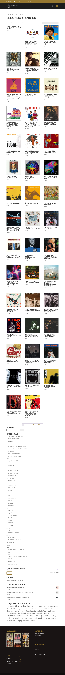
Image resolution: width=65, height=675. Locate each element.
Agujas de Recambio (13, 438)
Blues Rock (48, 607)
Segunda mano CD (13, 473)
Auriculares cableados (14, 453)
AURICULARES (10, 451)
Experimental (31, 611)
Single (8, 535)
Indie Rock (46, 613)
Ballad (38, 607)
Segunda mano (12, 561)
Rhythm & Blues (29, 618)
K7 (7, 508)
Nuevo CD (10, 468)
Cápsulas (10, 444)
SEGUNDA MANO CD (13, 470)
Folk (37, 611)
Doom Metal (51, 609)
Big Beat (43, 606)
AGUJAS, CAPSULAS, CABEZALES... (15, 436)
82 (33, 424)
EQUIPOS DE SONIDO (12, 483)
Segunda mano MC (13, 461)
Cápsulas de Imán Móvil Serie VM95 (17, 449)
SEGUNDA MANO (12, 564)
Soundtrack (53, 618)
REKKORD (10, 500)
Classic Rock (10, 609)
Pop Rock (43, 615)
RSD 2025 (10, 523)
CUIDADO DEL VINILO (12, 476)
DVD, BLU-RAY (10, 478)
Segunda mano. (12, 480)
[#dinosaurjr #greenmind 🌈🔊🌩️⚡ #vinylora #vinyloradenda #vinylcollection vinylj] (9, 636)
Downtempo (11, 611)
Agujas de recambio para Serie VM (18, 556)
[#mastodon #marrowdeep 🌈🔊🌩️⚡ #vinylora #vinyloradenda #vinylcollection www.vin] (17, 636)
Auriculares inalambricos (14, 456)
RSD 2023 (10, 517)
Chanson (54, 606)
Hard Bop (9, 613)
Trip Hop (29, 621)
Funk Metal (51, 611)
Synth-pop (18, 620)
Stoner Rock (10, 621)
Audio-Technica (12, 485)
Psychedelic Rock (17, 618)
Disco (46, 609)
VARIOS (8, 547)
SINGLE (8, 528)
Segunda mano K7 (13, 513)
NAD (9, 495)
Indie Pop (38, 613)
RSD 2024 (10, 520)
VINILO (8, 552)
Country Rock (39, 609)
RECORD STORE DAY (12, 515)
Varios (8, 545)
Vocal (34, 621)
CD (11, 14)
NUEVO (10, 559)
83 (36, 424)
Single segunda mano (13, 532)
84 (39, 424)
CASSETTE (9, 459)
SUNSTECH (11, 506)
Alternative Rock (23, 606)
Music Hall (11, 615)
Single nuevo (11, 530)
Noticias (8, 663)
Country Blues (30, 609)
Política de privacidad (12, 661)
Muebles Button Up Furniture (16, 549)
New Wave (26, 616)
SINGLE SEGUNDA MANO (14, 540)
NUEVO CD (11, 465)
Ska (43, 618)
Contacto (8, 658)
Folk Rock (43, 611)
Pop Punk (34, 615)
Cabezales (10, 441)
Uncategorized (10, 542)
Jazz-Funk (53, 613)
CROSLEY (10, 490)
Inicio (7, 14)
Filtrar (9, 573)
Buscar (22, 430)
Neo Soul (19, 616)
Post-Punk (50, 616)
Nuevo (9, 554)
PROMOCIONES (12, 498)
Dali (9, 493)
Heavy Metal (31, 613)
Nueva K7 (10, 510)
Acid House (10, 607)
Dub (19, 611)
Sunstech (10, 503)
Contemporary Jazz (20, 609)
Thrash (25, 621)
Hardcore (14, 613)
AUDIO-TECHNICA (12, 487)
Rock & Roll (38, 618)
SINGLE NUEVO (12, 537)
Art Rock (34, 606)
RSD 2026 (10, 525)
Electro (23, 611)
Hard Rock (21, 613)
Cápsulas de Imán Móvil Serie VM (17, 446)
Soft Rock (47, 618)
